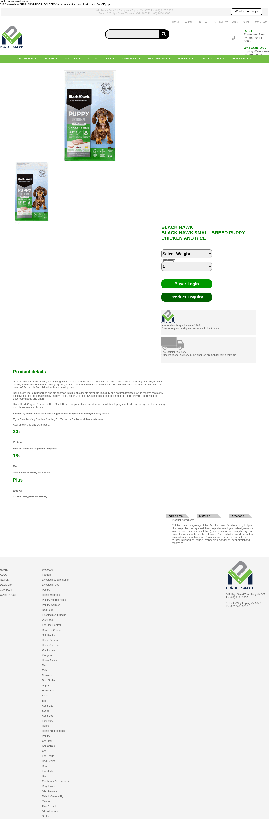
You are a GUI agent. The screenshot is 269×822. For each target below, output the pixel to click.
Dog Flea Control (52, 630)
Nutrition (204, 515)
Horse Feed (48, 690)
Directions (237, 515)
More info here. (94, 419)
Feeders (46, 574)
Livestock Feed (50, 584)
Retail (248, 31)
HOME (176, 22)
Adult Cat (47, 705)
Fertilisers (47, 720)
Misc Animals (157, 58)
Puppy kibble (77, 404)
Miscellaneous (212, 58)
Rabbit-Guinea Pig (52, 796)
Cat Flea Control (51, 625)
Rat (44, 665)
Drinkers (47, 675)
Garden (184, 58)
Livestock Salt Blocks (54, 615)
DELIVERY (221, 22)
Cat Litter (47, 741)
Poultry (71, 58)
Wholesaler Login (246, 11)
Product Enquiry (186, 297)
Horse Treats (49, 660)
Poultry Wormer (51, 604)
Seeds (45, 710)
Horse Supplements (53, 730)
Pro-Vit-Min (25, 58)
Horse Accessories (52, 645)
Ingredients (175, 515)
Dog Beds (47, 610)
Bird (44, 700)
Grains (46, 816)
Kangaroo (47, 655)
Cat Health (48, 756)
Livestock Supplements (55, 579)
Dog (108, 58)
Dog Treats (48, 786)
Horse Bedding (50, 640)
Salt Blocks (48, 635)
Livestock (129, 58)
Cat (91, 58)
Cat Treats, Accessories (55, 781)
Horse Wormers (51, 594)
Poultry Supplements (54, 599)
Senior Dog (48, 746)
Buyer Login (186, 283)
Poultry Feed (49, 650)
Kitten (45, 695)
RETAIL (204, 22)
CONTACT (262, 22)
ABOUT (190, 22)
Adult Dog (47, 715)
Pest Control (242, 58)
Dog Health (48, 761)
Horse (49, 58)
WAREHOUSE (241, 22)
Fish (44, 670)
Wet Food (47, 569)
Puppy (45, 685)
